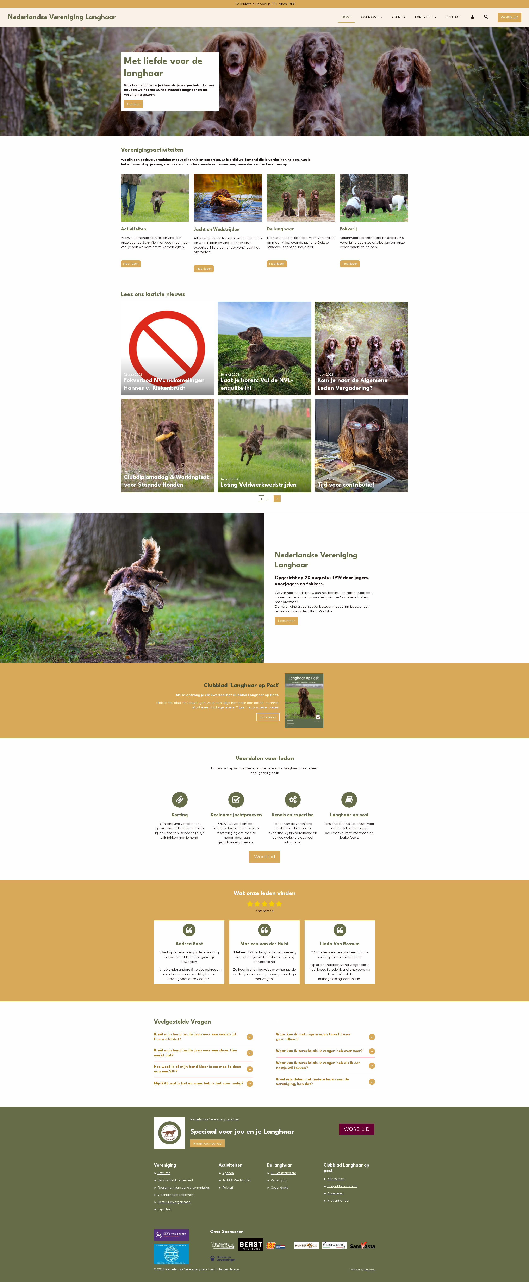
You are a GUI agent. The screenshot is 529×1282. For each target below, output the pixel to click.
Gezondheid (279, 1187)
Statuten (163, 1173)
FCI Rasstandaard (283, 1173)
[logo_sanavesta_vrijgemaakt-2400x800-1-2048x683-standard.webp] (362, 1245)
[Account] (472, 17)
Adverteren (335, 1193)
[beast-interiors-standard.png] (251, 1245)
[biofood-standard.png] (279, 1245)
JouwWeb (369, 1269)
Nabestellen (336, 1179)
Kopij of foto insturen (342, 1186)
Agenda (228, 1173)
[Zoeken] (486, 16)
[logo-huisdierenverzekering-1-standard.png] (223, 1258)
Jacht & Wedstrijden (236, 1180)
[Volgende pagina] (277, 498)
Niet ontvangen (338, 1200)
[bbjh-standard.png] (223, 1245)
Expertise (164, 1209)
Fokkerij (228, 1187)
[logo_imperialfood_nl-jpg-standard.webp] (334, 1245)
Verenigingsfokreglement (176, 1195)
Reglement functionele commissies (184, 1187)
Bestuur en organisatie (174, 1202)
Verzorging (279, 1180)
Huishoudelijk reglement (175, 1180)
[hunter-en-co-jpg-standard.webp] (306, 1245)
